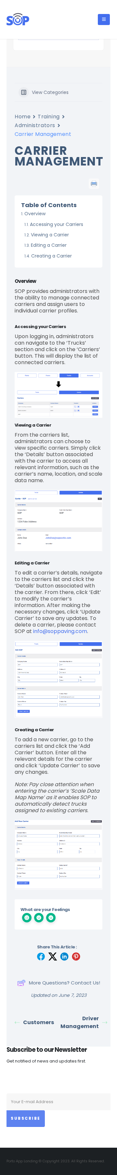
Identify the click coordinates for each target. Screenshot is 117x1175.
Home (23, 116)
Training (48, 116)
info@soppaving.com (60, 631)
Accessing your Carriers (56, 224)
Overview (35, 213)
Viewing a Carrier (50, 234)
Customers (38, 1022)
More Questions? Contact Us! (64, 982)
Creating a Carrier (51, 256)
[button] (104, 19)
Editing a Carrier (49, 245)
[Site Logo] (17, 19)
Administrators (35, 125)
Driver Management (79, 1022)
